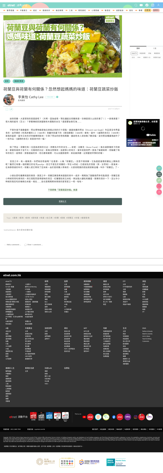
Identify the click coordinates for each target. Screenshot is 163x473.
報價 (124, 292)
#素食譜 (34, 218)
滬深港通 (8, 336)
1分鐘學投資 (10, 314)
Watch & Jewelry (147, 334)
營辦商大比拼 (88, 336)
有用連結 (152, 429)
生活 (133, 57)
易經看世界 (28, 309)
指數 (65, 289)
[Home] (11, 5)
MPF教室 (86, 349)
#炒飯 (77, 218)
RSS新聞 (159, 429)
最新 (138, 48)
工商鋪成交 (106, 341)
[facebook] (147, 5)
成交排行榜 (106, 339)
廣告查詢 (111, 429)
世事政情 (126, 336)
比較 (124, 297)
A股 (7, 328)
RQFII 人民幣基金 (69, 349)
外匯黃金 (28, 328)
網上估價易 (106, 351)
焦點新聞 (47, 289)
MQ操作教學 (29, 317)
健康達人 (28, 307)
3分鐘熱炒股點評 (30, 294)
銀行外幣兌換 (29, 339)
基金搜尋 (67, 339)
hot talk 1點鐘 (10, 287)
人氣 (154, 48)
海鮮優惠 (126, 364)
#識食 (15, 218)
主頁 (46, 284)
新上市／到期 (107, 302)
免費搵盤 (106, 356)
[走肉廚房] (8, 99)
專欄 (140, 10)
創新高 (66, 297)
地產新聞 (106, 346)
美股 (144, 281)
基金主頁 (67, 331)
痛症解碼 (59, 10)
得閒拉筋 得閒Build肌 (12, 302)
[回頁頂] (159, 192)
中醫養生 (23, 10)
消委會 (148, 10)
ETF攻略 (27, 289)
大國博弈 (8, 294)
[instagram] (152, 5)
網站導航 (143, 429)
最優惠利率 (28, 359)
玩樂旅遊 (126, 349)
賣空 (65, 299)
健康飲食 (46, 10)
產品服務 (103, 429)
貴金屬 (27, 346)
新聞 (46, 281)
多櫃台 (66, 312)
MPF (85, 328)
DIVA (138, 57)
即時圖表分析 (88, 299)
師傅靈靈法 (9, 312)
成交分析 (106, 294)
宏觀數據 (145, 289)
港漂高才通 (126, 351)
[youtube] (141, 5)
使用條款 (135, 429)
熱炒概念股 (67, 302)
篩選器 (125, 294)
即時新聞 (47, 292)
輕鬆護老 (82, 10)
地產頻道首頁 (107, 331)
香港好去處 (157, 57)
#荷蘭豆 (69, 218)
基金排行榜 (67, 336)
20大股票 (67, 294)
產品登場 (67, 341)
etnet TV (134, 53)
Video (46, 384)
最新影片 (8, 284)
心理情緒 (95, 10)
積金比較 (86, 344)
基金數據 (67, 346)
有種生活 (28, 321)
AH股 (65, 304)
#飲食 (27, 218)
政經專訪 (8, 292)
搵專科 (156, 10)
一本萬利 (28, 292)
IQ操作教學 (9, 321)
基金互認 (67, 351)
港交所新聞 (48, 304)
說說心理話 (28, 299)
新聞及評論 (87, 297)
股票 (66, 281)
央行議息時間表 (30, 354)
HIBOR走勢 (28, 356)
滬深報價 (8, 339)
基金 (66, 328)
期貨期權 (87, 281)
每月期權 (86, 292)
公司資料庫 (67, 309)
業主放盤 (106, 354)
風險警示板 (9, 351)
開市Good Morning (30, 287)
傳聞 (46, 299)
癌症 (35, 10)
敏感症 (107, 10)
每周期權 (86, 294)
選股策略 (145, 304)
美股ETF (125, 302)
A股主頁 (8, 331)
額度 (7, 334)
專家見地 (67, 344)
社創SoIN (48, 368)
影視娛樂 (126, 344)
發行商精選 (106, 299)
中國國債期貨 (88, 287)
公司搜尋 (8, 359)
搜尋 (46, 307)
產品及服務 (28, 324)
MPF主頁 (86, 331)
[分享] (11, 109)
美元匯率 (28, 344)
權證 (105, 281)
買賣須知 (106, 349)
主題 (124, 289)
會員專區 (126, 354)
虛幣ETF (47, 339)
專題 (46, 371)
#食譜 (41, 218)
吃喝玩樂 (28, 304)
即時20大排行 (107, 297)
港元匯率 (28, 341)
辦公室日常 (126, 341)
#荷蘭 (56, 218)
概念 (143, 297)
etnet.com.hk (12, 275)
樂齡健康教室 (10, 304)
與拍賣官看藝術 (11, 309)
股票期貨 (86, 289)
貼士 (46, 302)
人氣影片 (28, 284)
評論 (149, 53)
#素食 (21, 218)
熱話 (124, 334)
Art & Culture (146, 336)
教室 (104, 304)
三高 (71, 10)
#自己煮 (49, 218)
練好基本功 (28, 314)
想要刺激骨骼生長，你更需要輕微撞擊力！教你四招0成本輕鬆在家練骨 (142, 144)
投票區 (67, 368)
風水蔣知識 (9, 297)
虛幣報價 (47, 336)
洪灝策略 (8, 307)
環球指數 (145, 287)
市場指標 (28, 351)
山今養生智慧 (29, 312)
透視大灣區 (48, 309)
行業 (65, 292)
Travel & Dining (146, 339)
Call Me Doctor (29, 297)
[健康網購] (159, 174)
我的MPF (86, 351)
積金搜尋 (86, 341)
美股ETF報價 (127, 304)
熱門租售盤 (106, 336)
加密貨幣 (48, 328)
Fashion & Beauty (147, 331)
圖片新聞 (47, 297)
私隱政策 (127, 429)
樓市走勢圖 (106, 344)
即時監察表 (87, 302)
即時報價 (67, 287)
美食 (124, 346)
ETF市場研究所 (127, 287)
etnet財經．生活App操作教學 (14, 318)
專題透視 (157, 53)
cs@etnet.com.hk (39, 429)
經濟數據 (28, 349)
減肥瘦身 (120, 10)
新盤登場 (106, 334)
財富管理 (126, 339)
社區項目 (47, 379)
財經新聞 (142, 53)
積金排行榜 (87, 346)
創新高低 (145, 302)
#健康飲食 (85, 218)
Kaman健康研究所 (11, 299)
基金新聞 (67, 334)
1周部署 (8, 289)
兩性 (131, 10)
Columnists (145, 341)
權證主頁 (106, 284)
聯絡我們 (119, 429)
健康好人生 (146, 57)
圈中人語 (47, 376)
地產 (105, 328)
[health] (28, 5)
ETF (124, 281)
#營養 (62, 218)
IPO (65, 307)
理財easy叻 (48, 312)
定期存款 (28, 336)
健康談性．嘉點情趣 (31, 302)
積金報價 (86, 339)
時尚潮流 (8, 324)
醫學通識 (10, 10)
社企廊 (47, 381)
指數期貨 (86, 284)
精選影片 (155, 140)
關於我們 (95, 429)
